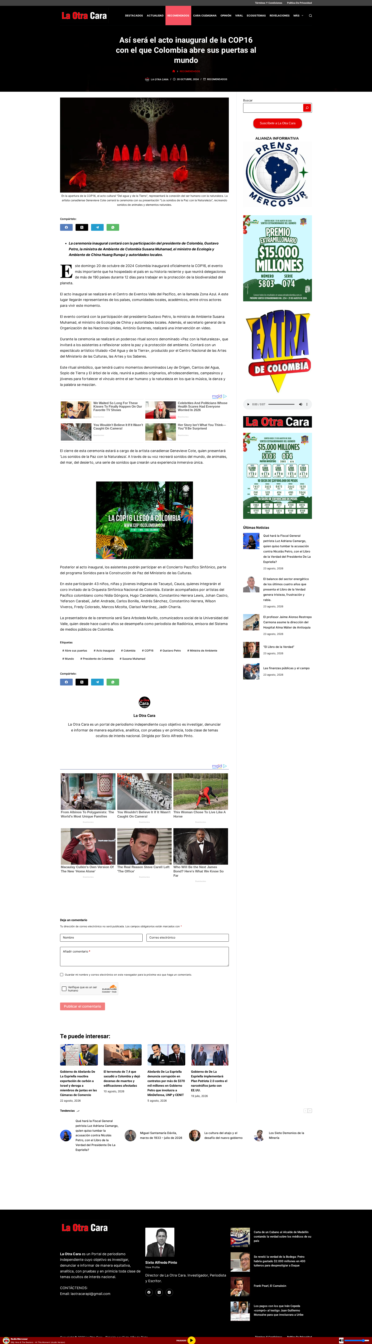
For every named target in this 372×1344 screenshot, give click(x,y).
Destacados (134, 15)
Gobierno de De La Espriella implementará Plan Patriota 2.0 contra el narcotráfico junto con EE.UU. (209, 1081)
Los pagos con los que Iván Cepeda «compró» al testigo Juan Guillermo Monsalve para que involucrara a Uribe (278, 1310)
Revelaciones (280, 15)
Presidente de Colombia (96, 658)
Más (297, 15)
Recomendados (178, 15)
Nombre (68, 937)
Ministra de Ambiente (202, 650)
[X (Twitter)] (82, 227)
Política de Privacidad (299, 2)
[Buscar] (310, 15)
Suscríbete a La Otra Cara (277, 123)
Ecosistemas (256, 15)
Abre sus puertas (74, 650)
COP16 (147, 650)
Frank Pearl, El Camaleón (270, 1286)
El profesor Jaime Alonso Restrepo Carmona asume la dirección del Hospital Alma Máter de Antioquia (287, 622)
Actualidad (155, 15)
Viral (239, 15)
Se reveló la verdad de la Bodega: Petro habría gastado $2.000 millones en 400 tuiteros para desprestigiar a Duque (279, 1261)
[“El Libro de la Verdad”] (251, 650)
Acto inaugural (104, 650)
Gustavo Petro (170, 650)
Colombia (128, 650)
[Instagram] (169, 1292)
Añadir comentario (76, 951)
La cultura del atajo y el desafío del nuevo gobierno (223, 1135)
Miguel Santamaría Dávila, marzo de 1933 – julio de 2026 (161, 1135)
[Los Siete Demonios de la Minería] (259, 1135)
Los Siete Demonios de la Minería (286, 1135)
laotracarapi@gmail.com (90, 1294)
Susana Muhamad (132, 658)
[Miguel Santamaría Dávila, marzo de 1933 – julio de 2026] (130, 1135)
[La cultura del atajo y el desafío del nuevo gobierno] (195, 1135)
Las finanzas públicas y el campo (286, 668)
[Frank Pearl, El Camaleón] (240, 1286)
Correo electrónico (162, 937)
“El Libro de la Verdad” (278, 646)
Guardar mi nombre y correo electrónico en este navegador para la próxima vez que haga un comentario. (128, 974)
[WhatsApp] (113, 227)
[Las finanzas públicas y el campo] (251, 671)
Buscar (248, 100)
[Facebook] (66, 227)
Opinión (225, 15)
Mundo (68, 658)
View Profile (152, 1267)
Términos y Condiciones (268, 2)
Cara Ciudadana (205, 15)
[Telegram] (97, 227)
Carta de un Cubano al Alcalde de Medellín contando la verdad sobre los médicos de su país (282, 1236)
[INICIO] (173, 71)
